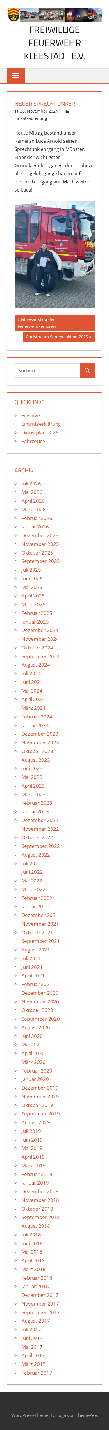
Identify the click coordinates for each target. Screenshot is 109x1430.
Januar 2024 (35, 725)
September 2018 (41, 1217)
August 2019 (36, 1122)
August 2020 (36, 1027)
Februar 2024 (37, 716)
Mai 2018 (32, 1251)
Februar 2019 (37, 1174)
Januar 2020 (35, 1079)
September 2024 (41, 656)
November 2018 (40, 1200)
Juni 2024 (32, 682)
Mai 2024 (32, 690)
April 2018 (33, 1260)
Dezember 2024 (40, 630)
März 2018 (34, 1269)
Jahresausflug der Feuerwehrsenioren (37, 322)
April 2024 (33, 699)
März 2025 (34, 604)
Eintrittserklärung (41, 423)
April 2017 (33, 1355)
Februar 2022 (37, 898)
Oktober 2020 (37, 1010)
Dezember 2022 (40, 820)
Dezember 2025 (40, 535)
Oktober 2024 (37, 647)
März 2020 (34, 1062)
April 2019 (33, 1156)
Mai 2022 (32, 880)
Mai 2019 (32, 1148)
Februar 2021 (37, 984)
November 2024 (40, 638)
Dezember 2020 (40, 993)
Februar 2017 (37, 1372)
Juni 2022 (32, 872)
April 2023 (33, 785)
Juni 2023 (32, 768)
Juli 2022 (31, 863)
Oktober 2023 (37, 751)
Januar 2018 (35, 1286)
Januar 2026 (35, 526)
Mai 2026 (32, 492)
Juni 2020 (32, 1036)
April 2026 (33, 500)
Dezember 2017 (40, 1295)
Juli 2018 (31, 1234)
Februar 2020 (37, 1070)
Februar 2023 (37, 802)
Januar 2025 (35, 621)
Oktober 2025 (37, 552)
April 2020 (33, 1053)
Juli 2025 (31, 569)
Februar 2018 (37, 1277)
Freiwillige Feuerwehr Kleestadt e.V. (54, 43)
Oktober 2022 (37, 837)
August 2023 (36, 759)
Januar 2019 (35, 1182)
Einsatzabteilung (31, 118)
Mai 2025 (32, 587)
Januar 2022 (35, 906)
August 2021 (36, 949)
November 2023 (40, 742)
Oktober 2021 (37, 932)
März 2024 (34, 708)
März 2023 (34, 794)
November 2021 (40, 923)
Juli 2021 (31, 958)
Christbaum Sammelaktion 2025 (57, 338)
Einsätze (31, 415)
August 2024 (36, 664)
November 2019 (40, 1096)
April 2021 (33, 975)
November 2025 (40, 544)
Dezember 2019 (40, 1087)
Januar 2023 (35, 811)
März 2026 (34, 509)
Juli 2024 (31, 673)
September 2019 (41, 1113)
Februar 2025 (37, 613)
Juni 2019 (32, 1139)
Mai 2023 (32, 777)
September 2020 (41, 1018)
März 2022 (34, 889)
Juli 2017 (31, 1329)
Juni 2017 (32, 1338)
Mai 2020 (32, 1044)
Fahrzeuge (33, 441)
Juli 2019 (31, 1131)
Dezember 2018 (40, 1191)
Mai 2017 (32, 1347)
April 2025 (33, 595)
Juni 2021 (32, 967)
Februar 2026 (37, 518)
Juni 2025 (32, 578)
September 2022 (41, 846)
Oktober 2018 (37, 1208)
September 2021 (41, 941)
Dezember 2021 (40, 915)
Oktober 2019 (37, 1105)
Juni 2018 (32, 1243)
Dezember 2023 (40, 733)
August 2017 (36, 1320)
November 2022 (40, 829)
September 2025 (41, 561)
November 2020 (40, 1001)
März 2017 (34, 1364)
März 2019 (34, 1165)
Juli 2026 (31, 483)
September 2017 (41, 1312)
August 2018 (36, 1226)
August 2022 (36, 854)
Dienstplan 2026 (40, 432)
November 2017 (40, 1303)
